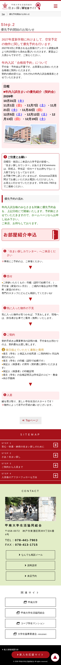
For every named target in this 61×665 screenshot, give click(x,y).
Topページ (32, 420)
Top (3, 14)
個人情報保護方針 (11, 650)
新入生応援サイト (31, 654)
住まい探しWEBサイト (21, 6)
